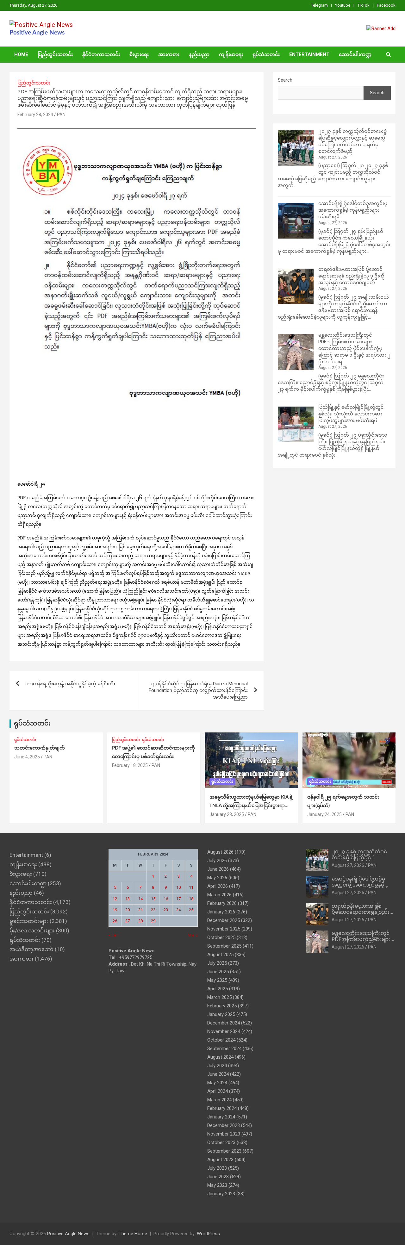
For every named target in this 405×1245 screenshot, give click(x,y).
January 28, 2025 (226, 814)
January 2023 (221, 1194)
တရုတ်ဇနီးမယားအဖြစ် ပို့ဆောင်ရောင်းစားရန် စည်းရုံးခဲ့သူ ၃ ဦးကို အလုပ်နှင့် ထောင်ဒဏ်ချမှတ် (351, 275)
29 (153, 920)
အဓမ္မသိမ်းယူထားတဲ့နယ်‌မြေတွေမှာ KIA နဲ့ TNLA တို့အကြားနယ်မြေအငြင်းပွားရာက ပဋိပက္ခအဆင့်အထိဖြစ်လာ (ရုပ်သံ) (250, 806)
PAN (61, 114)
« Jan (113, 935)
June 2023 (218, 1177)
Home (21, 54)
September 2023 (224, 1151)
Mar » (193, 935)
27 (127, 920)
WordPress (208, 1233)
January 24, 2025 (324, 814)
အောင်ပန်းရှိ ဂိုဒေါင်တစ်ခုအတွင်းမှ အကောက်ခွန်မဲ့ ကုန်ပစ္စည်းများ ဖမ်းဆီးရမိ (352, 210)
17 (178, 898)
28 (140, 920)
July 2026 (217, 860)
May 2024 (217, 1083)
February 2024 (222, 1108)
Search (285, 80)
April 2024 (217, 1091)
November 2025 (223, 929)
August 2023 (220, 1159)
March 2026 (219, 895)
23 (166, 909)
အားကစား (168, 54)
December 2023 (223, 1125)
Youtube (342, 5)
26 (115, 920)
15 (153, 898)
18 (191, 898)
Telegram (319, 5)
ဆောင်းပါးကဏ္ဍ (355, 54)
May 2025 (217, 980)
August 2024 (220, 1057)
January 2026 (221, 912)
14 (140, 898)
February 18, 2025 (130, 765)
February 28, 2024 (35, 114)
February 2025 (222, 1006)
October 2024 (221, 1040)
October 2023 (221, 1142)
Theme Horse (133, 1233)
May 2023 (217, 1185)
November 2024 (223, 1031)
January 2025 (221, 1014)
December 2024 (223, 1023)
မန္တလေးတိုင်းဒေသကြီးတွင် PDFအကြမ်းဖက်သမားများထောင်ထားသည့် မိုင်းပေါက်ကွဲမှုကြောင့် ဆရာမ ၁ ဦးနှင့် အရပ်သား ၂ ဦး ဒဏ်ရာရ (354, 348)
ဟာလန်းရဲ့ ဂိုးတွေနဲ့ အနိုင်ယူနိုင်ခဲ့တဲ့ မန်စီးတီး (70, 684)
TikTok (364, 5)
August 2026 (220, 852)
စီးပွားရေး (139, 54)
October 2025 (221, 937)
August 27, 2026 (348, 865)
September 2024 (224, 1048)
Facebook (386, 5)
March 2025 (219, 997)
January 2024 (221, 1117)
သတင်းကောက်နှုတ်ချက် (39, 748)
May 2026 (217, 878)
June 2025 (218, 971)
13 (127, 898)
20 (127, 909)
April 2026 (217, 886)
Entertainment (309, 54)
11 (191, 887)
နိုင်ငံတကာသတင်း (101, 54)
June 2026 (218, 869)
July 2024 (217, 1065)
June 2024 (218, 1074)
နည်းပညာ (199, 54)
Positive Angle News (37, 33)
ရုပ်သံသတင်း (266, 54)
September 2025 (224, 946)
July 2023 (217, 1168)
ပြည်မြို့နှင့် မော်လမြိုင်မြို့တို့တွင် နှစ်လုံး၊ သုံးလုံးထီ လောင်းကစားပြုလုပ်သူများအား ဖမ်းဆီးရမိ (351, 413)
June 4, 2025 (27, 756)
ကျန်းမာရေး (231, 54)
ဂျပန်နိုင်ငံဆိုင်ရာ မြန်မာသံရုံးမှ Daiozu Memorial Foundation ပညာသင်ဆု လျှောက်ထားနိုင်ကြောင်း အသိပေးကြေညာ (198, 690)
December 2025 (223, 920)
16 (166, 898)
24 (178, 909)
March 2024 (219, 1100)
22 (153, 909)
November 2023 (223, 1134)
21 (140, 909)
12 (115, 898)
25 (191, 909)
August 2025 (220, 954)
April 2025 (217, 989)
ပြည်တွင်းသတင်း (55, 54)
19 (115, 909)
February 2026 (222, 903)
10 (178, 887)
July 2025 (217, 963)
